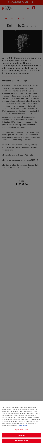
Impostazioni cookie (21, 430)
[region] (21, 422)
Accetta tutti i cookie (21, 440)
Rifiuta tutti (21, 435)
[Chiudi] (40, 404)
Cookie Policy (22, 425)
